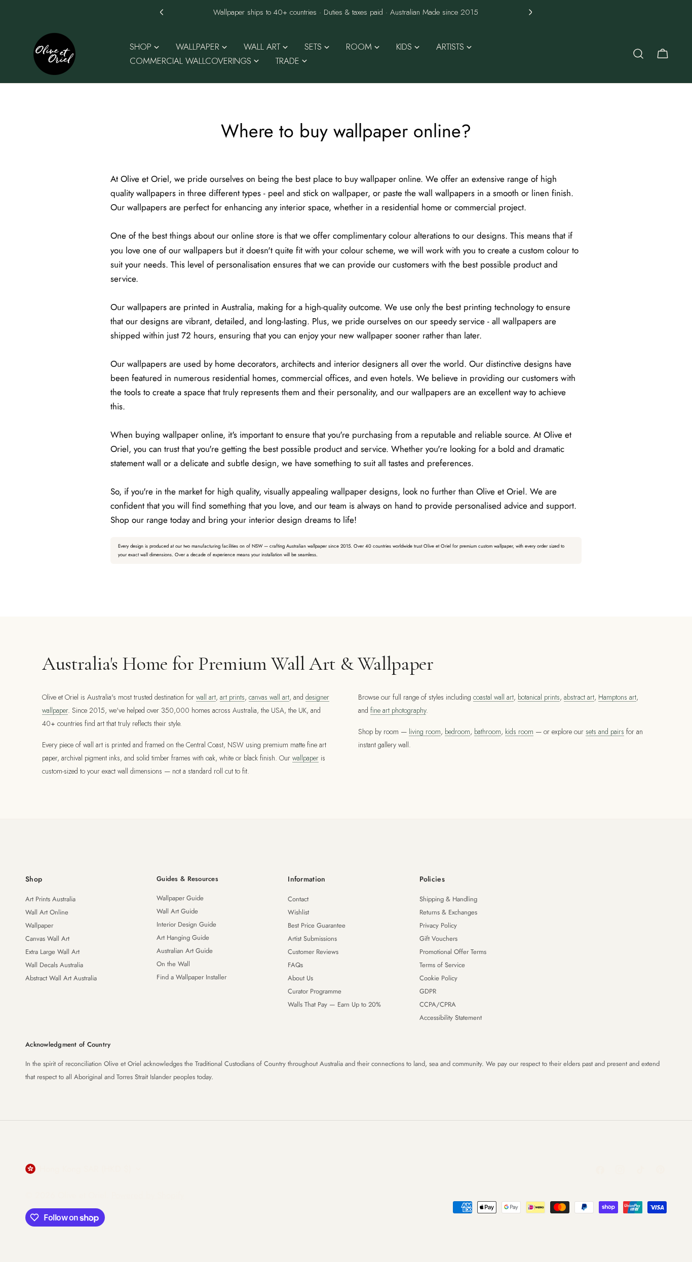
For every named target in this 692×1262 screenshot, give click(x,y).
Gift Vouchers (438, 938)
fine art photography (398, 710)
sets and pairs (605, 731)
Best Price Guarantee (316, 925)
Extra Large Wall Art (52, 952)
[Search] (638, 54)
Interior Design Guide (186, 924)
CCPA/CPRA (437, 1004)
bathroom (487, 731)
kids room (519, 731)
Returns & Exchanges (448, 912)
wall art (206, 697)
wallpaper (305, 758)
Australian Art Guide (185, 950)
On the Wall (173, 964)
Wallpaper (39, 925)
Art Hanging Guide (183, 937)
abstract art (579, 697)
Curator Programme (314, 991)
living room (425, 731)
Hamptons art (617, 697)
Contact (298, 899)
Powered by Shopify (147, 1195)
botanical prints (539, 697)
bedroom (457, 731)
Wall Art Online (46, 912)
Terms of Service (442, 965)
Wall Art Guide (177, 911)
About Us (300, 978)
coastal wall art (493, 697)
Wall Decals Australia (54, 965)
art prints (232, 697)
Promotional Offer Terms (452, 952)
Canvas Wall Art (47, 938)
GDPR (427, 991)
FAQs (295, 965)
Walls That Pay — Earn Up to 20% (334, 1004)
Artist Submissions (312, 938)
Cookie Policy (438, 978)
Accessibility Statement (450, 1017)
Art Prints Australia (50, 899)
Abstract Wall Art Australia (61, 978)
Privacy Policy (438, 925)
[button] (161, 12)
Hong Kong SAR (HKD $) (85, 1169)
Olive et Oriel (82, 1195)
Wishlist (298, 912)
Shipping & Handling (448, 899)
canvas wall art (269, 697)
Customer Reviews (313, 952)
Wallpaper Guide (180, 898)
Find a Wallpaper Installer (191, 977)
